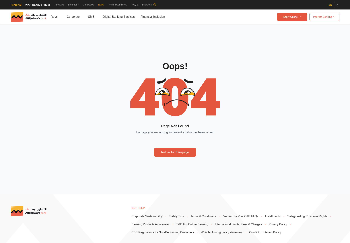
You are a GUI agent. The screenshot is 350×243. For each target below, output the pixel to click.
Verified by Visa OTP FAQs (240, 216)
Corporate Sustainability (147, 216)
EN (330, 4)
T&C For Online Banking (192, 224)
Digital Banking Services (119, 16)
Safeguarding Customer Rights (307, 216)
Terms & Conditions (203, 216)
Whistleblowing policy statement (221, 232)
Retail (54, 16)
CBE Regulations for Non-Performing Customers (162, 232)
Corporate (73, 16)
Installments (273, 216)
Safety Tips (176, 216)
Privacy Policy (278, 224)
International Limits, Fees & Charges (238, 224)
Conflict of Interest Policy (265, 232)
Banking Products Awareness (150, 224)
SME (91, 16)
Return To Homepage (175, 152)
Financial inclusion (153, 16)
